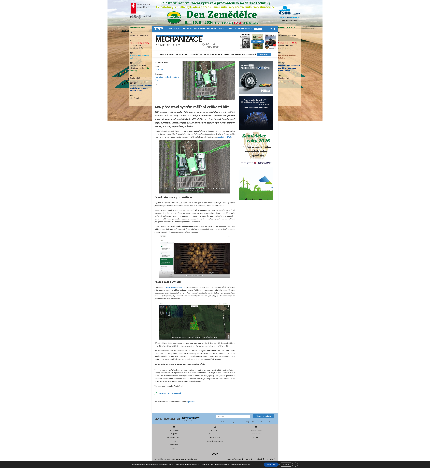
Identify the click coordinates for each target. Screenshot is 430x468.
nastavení (246, 465)
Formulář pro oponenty (215, 441)
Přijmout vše (271, 465)
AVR (156, 87)
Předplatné (174, 434)
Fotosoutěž (174, 445)
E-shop (174, 441)
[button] (263, 416)
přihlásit (191, 401)
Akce (174, 448)
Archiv (229, 29)
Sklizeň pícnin (208, 54)
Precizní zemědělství (163, 77)
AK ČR (173, 459)
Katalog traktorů (238, 54)
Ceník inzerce (256, 434)
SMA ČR (190, 459)
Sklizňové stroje (182, 54)
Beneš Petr (159, 69)
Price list (256, 437)
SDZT (196, 459)
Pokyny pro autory (215, 434)
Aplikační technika (222, 54)
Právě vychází (251, 54)
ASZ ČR (183, 459)
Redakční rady (215, 437)
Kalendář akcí (264, 54)
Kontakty (248, 29)
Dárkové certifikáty (173, 437)
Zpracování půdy (196, 54)
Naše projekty (199, 29)
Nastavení (286, 465)
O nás (171, 29)
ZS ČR (178, 459)
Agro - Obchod (238, 29)
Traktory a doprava (166, 54)
